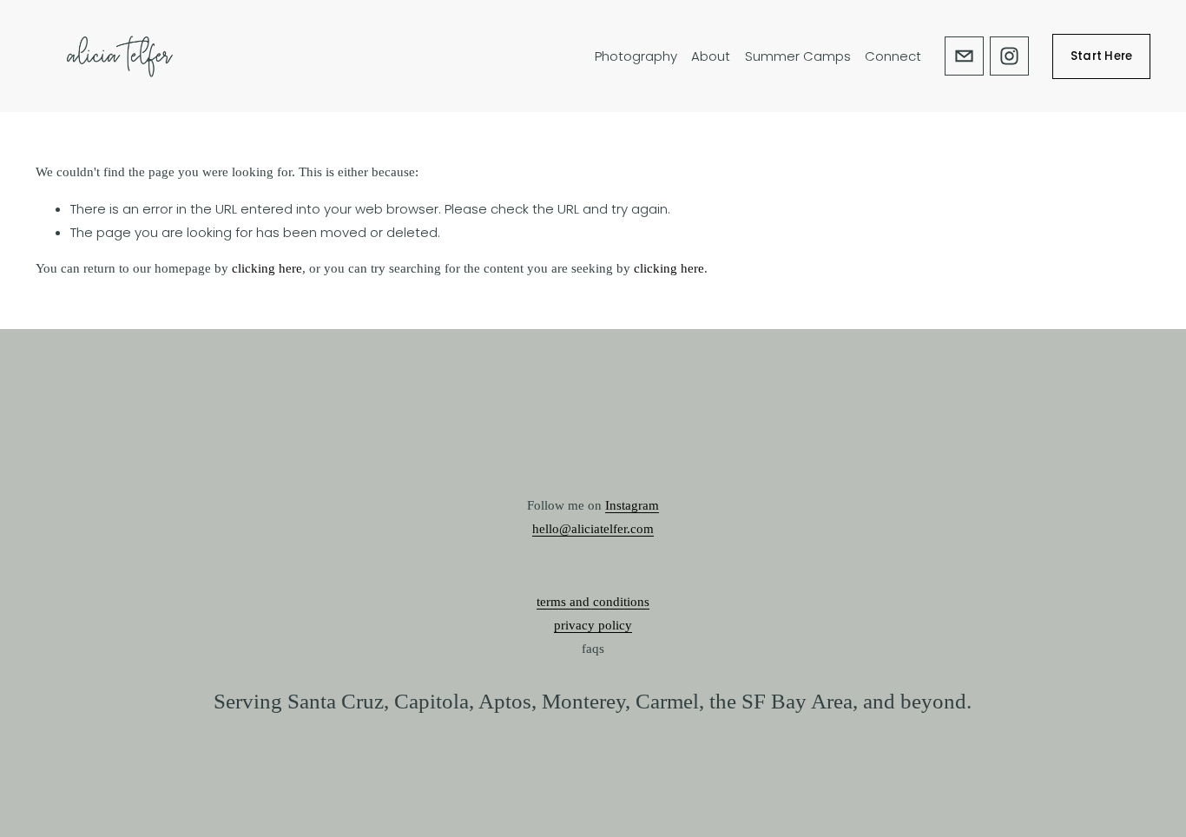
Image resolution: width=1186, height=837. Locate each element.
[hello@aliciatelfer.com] (964, 56)
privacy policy (593, 625)
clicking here (267, 268)
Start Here (1102, 56)
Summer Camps (798, 56)
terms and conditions (593, 602)
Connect (893, 56)
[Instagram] (1009, 56)
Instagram (632, 505)
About (710, 56)
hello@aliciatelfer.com (593, 529)
